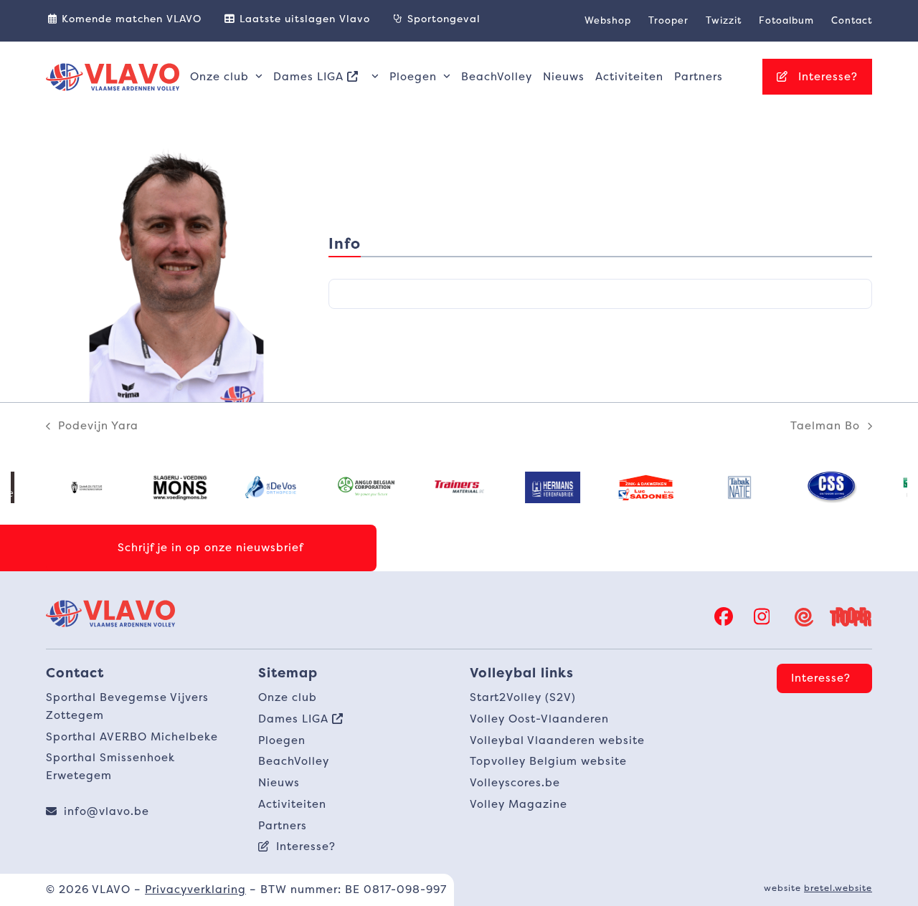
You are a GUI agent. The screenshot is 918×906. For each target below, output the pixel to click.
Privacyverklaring (195, 889)
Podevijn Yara (92, 426)
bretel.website (838, 888)
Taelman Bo (825, 426)
